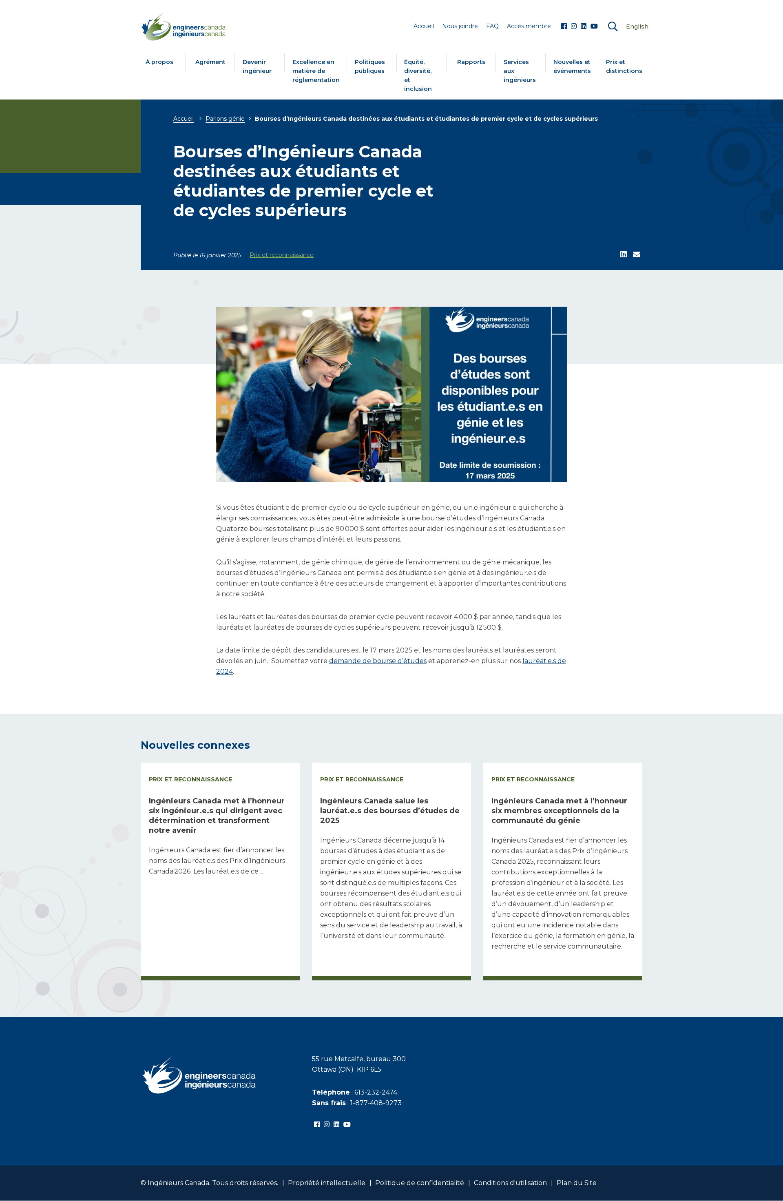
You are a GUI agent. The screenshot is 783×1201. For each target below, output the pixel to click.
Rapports (471, 62)
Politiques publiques (370, 66)
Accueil (183, 118)
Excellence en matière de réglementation (316, 71)
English (637, 26)
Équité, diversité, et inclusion (418, 75)
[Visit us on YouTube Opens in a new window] (594, 26)
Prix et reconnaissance (282, 255)
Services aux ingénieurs (520, 71)
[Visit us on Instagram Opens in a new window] (574, 26)
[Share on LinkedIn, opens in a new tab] (623, 255)
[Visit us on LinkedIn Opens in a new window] (583, 26)
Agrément (210, 62)
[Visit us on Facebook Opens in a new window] (564, 26)
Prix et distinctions (624, 66)
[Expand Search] (613, 27)
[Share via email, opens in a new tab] (636, 255)
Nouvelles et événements (572, 66)
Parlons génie (225, 118)
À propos (159, 62)
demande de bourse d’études (378, 661)
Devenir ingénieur (257, 66)
